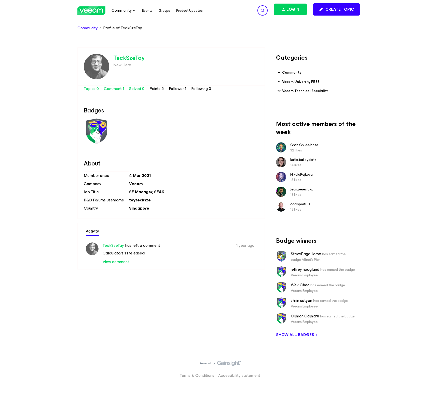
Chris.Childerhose (304, 145)
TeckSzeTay (129, 58)
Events (147, 10)
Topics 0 (92, 88)
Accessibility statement (239, 375)
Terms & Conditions (197, 375)
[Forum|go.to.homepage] (91, 10)
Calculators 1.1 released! (124, 253)
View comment (116, 261)
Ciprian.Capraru (305, 316)
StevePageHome (306, 254)
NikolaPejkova (301, 174)
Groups (164, 10)
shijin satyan (301, 301)
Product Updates (189, 10)
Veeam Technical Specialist (305, 91)
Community (87, 28)
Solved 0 (137, 88)
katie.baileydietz (303, 159)
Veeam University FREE (301, 82)
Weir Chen (300, 285)
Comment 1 (114, 88)
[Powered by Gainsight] (220, 364)
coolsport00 (300, 204)
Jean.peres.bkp (301, 189)
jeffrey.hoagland (305, 269)
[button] (336, 9)
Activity (92, 231)
